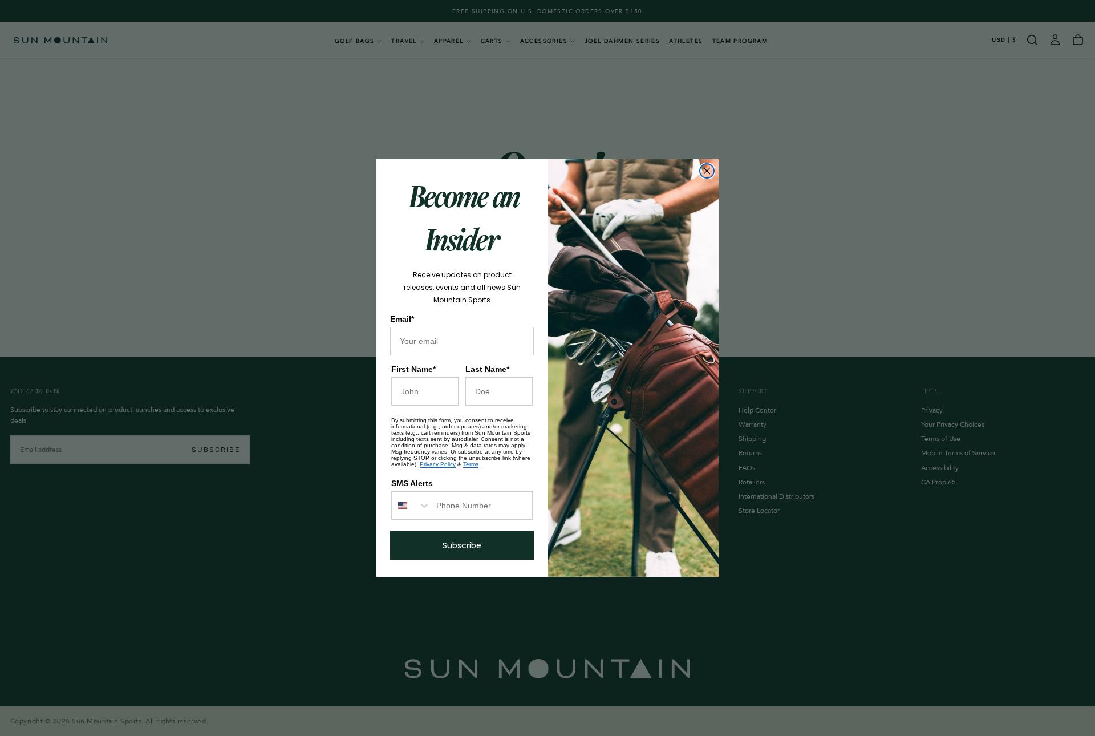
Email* (402, 318)
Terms (470, 464)
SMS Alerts (412, 483)
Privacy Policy (438, 464)
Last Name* (487, 369)
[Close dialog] (707, 171)
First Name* (413, 369)
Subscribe (462, 545)
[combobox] (411, 505)
